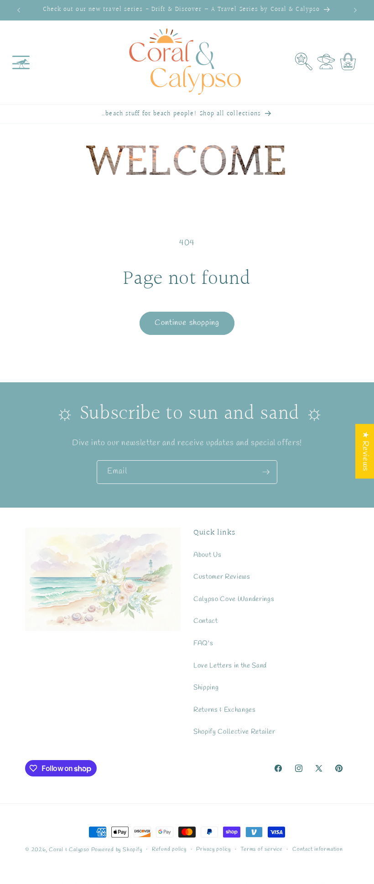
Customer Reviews (221, 576)
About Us (207, 555)
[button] (21, 62)
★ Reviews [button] (365, 451)
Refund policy (169, 849)
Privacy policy (213, 849)
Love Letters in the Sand (230, 665)
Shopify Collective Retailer (234, 731)
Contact (205, 621)
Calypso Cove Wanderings (233, 599)
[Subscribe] (266, 472)
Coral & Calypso (69, 849)
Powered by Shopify (116, 849)
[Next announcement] (355, 10)
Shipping (205, 687)
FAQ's (203, 643)
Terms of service (261, 849)
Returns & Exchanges (224, 709)
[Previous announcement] (19, 10)
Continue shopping (187, 323)
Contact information (317, 849)
